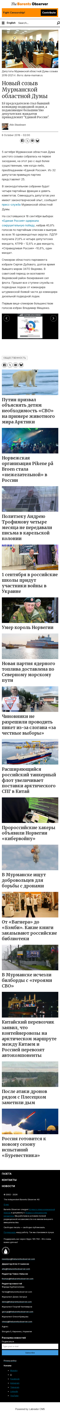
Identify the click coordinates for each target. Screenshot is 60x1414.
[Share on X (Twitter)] (27, 140)
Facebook (15, 1379)
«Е (3, 220)
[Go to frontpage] (30, 4)
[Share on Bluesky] (37, 140)
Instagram (14, 1383)
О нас (6, 1204)
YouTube (14, 1395)
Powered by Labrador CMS (30, 1409)
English (11, 22)
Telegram (14, 1387)
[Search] (58, 23)
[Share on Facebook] (22, 140)
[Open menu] (3, 23)
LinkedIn (14, 1391)
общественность (14, 358)
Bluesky (14, 1370)
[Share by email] (32, 140)
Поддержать (10, 1232)
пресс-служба (11, 204)
